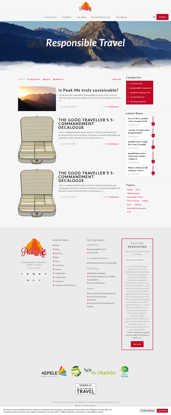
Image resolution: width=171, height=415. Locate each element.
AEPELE (92, 300)
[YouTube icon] (84, 406)
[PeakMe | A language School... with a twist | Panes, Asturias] (85, 6)
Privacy (58, 269)
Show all (117, 79)
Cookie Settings (147, 411)
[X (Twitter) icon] (81, 406)
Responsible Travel (97, 249)
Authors (58, 79)
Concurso (134, 83)
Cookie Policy (61, 277)
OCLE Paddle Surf (97, 283)
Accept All (162, 411)
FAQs (57, 249)
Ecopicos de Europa (97, 297)
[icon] (95, 406)
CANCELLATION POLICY (65, 285)
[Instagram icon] (89, 406)
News (57, 261)
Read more (114, 107)
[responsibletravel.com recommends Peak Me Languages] (85, 394)
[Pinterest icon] (87, 406)
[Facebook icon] (79, 406)
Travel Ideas (135, 97)
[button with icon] (21, 274)
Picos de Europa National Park (102, 293)
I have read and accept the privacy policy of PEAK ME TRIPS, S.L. (138, 335)
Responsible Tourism (139, 88)
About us (58, 253)
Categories (34, 79)
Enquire (162, 17)
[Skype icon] (76, 406)
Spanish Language (138, 92)
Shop (57, 245)
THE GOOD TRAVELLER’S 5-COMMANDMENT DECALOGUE (86, 124)
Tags (47, 79)
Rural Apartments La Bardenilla (103, 263)
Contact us (59, 265)
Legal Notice (60, 273)
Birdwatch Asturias (97, 273)
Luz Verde (93, 252)
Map (57, 257)
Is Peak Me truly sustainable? (88, 90)
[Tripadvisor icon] (92, 406)
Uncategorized (136, 101)
